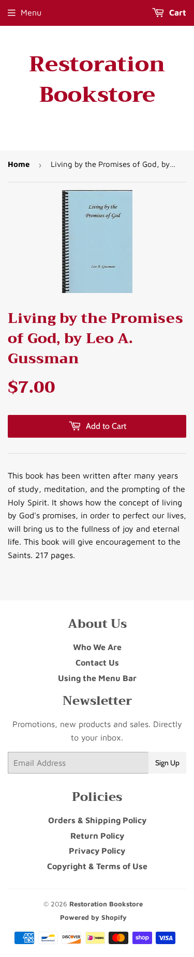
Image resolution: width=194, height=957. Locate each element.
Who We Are (97, 647)
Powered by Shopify (93, 917)
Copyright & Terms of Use (97, 866)
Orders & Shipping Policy (97, 820)
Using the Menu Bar (97, 678)
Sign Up (167, 762)
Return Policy (97, 835)
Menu (31, 12)
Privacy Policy (97, 850)
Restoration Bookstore (97, 79)
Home (18, 164)
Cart (176, 12)
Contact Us (97, 662)
